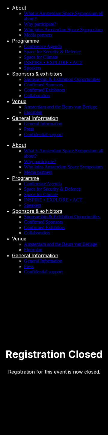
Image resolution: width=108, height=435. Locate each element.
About (19, 8)
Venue (19, 101)
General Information (35, 118)
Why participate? (40, 24)
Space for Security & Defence (52, 51)
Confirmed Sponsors (43, 84)
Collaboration (37, 95)
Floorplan (33, 112)
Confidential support (43, 134)
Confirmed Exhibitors (44, 90)
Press (29, 129)
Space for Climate (41, 57)
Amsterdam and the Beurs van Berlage (60, 106)
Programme (25, 41)
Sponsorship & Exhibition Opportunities (62, 79)
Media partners (38, 34)
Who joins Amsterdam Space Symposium (63, 29)
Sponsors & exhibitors (37, 74)
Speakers (32, 67)
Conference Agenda (43, 46)
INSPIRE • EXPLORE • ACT (53, 62)
